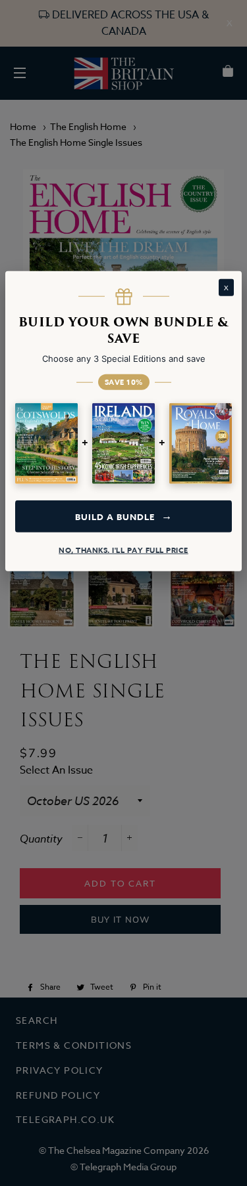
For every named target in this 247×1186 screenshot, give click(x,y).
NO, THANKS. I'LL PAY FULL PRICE (123, 550)
